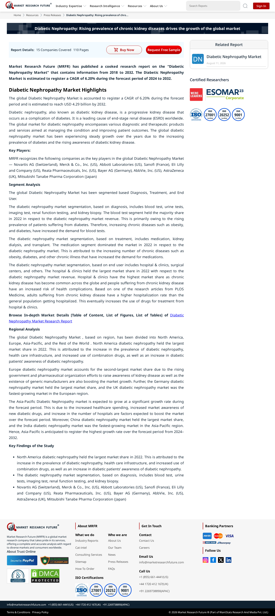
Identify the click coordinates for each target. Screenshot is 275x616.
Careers (144, 547)
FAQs (111, 569)
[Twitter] (221, 560)
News (112, 555)
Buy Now (127, 50)
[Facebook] (213, 560)
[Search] (245, 6)
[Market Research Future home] (29, 6)
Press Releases (52, 15)
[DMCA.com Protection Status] (45, 576)
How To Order (84, 569)
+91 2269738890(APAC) (154, 591)
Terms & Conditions (18, 612)
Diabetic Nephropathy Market (234, 56)
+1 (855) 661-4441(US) (153, 577)
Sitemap (80, 562)
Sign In (261, 6)
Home (17, 15)
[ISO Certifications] (103, 589)
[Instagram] (205, 560)
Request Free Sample (164, 50)
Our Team (114, 547)
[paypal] (22, 560)
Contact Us (146, 540)
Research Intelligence (105, 6)
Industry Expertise (69, 6)
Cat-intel (81, 547)
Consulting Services (88, 555)
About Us (156, 6)
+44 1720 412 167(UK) (153, 584)
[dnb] (18, 576)
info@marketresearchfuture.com (161, 562)
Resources (32, 15)
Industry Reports (86, 540)
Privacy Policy (40, 612)
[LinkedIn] (228, 560)
